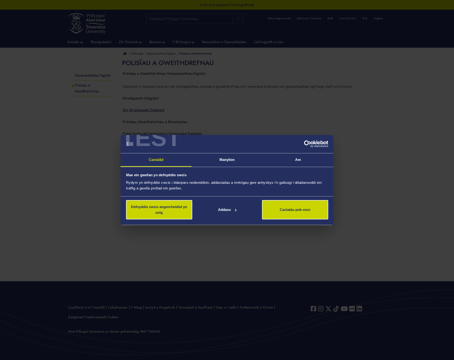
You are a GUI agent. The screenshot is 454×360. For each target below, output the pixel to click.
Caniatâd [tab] (156, 160)
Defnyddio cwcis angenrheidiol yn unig (159, 209)
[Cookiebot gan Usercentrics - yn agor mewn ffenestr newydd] (307, 144)
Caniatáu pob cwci (295, 210)
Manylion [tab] (227, 160)
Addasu (224, 210)
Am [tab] (298, 160)
